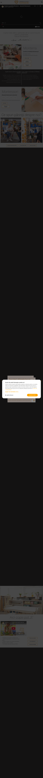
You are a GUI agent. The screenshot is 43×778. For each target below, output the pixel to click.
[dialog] (21, 389)
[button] (21, 391)
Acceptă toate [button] (32, 395)
